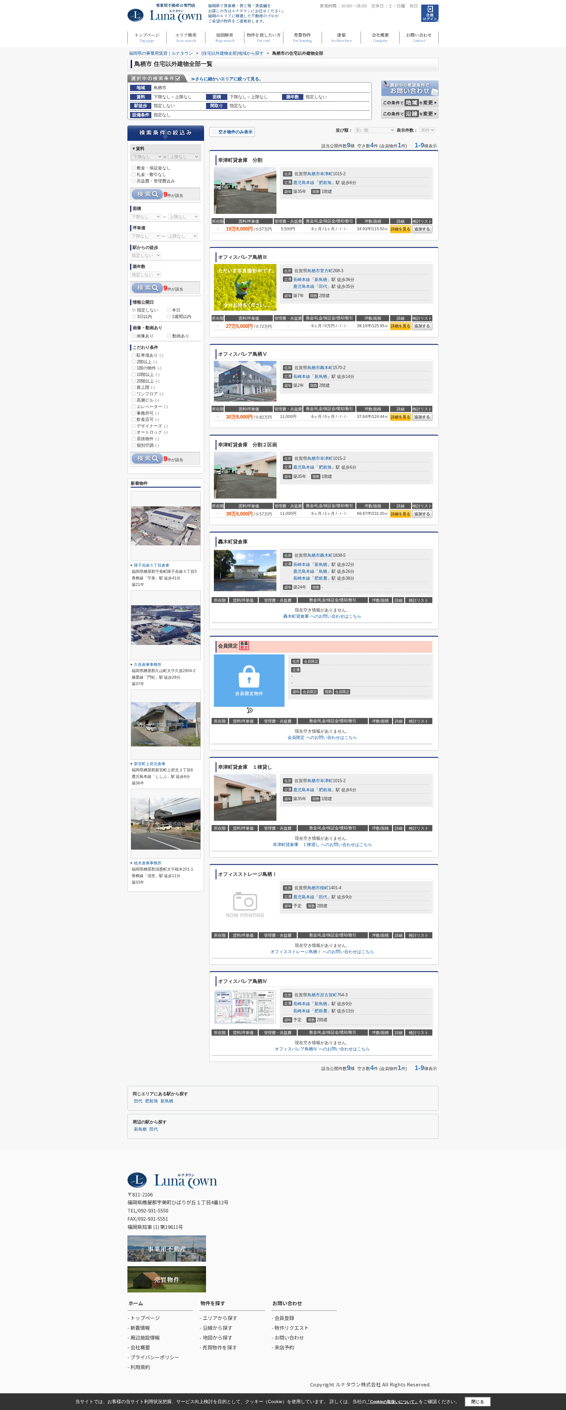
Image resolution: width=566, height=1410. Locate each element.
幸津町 (326, 173)
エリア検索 (186, 37)
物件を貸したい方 (264, 37)
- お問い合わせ (288, 1337)
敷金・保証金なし (154, 167)
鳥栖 (323, 571)
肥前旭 (325, 182)
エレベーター (152, 406)
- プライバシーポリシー (153, 1357)
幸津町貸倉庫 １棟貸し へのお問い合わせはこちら (322, 844)
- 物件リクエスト (290, 1327)
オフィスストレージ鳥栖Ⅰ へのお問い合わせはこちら (322, 951)
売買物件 (302, 37)
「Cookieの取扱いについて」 (392, 1402)
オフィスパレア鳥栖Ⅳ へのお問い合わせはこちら (322, 1048)
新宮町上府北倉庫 (149, 763)
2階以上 (147, 361)
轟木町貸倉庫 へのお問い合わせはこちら (322, 616)
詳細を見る (400, 229)
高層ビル (148, 400)
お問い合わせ (419, 37)
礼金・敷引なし (151, 174)
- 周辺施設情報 (143, 1337)
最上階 (146, 387)
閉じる (477, 1401)
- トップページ (143, 1317)
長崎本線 (301, 279)
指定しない (147, 310)
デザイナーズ (152, 425)
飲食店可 (148, 419)
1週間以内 (181, 316)
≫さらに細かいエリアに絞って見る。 (227, 78)
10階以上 (148, 374)
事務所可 (148, 413)
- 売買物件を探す (218, 1347)
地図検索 (225, 37)
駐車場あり (150, 355)
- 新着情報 (138, 1327)
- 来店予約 (283, 1347)
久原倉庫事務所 (147, 664)
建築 (341, 37)
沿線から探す (217, 1327)
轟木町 (326, 367)
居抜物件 (148, 438)
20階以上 (148, 381)
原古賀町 (328, 994)
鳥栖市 (313, 173)
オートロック (152, 432)
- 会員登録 (283, 1317)
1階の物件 (149, 368)
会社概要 (380, 37)
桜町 (324, 887)
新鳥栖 (320, 279)
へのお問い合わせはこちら (322, 737)
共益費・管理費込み (156, 181)
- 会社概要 (138, 1347)
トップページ (147, 37)
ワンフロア (150, 393)
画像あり (145, 335)
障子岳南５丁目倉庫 (151, 565)
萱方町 (326, 270)
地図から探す (217, 1337)
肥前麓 (320, 578)
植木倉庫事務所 (147, 863)
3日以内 (144, 316)
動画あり (180, 335)
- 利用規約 (138, 1366)
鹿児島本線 (303, 182)
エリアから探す (220, 1317)
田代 (323, 286)
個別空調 (148, 445)
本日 (176, 310)
